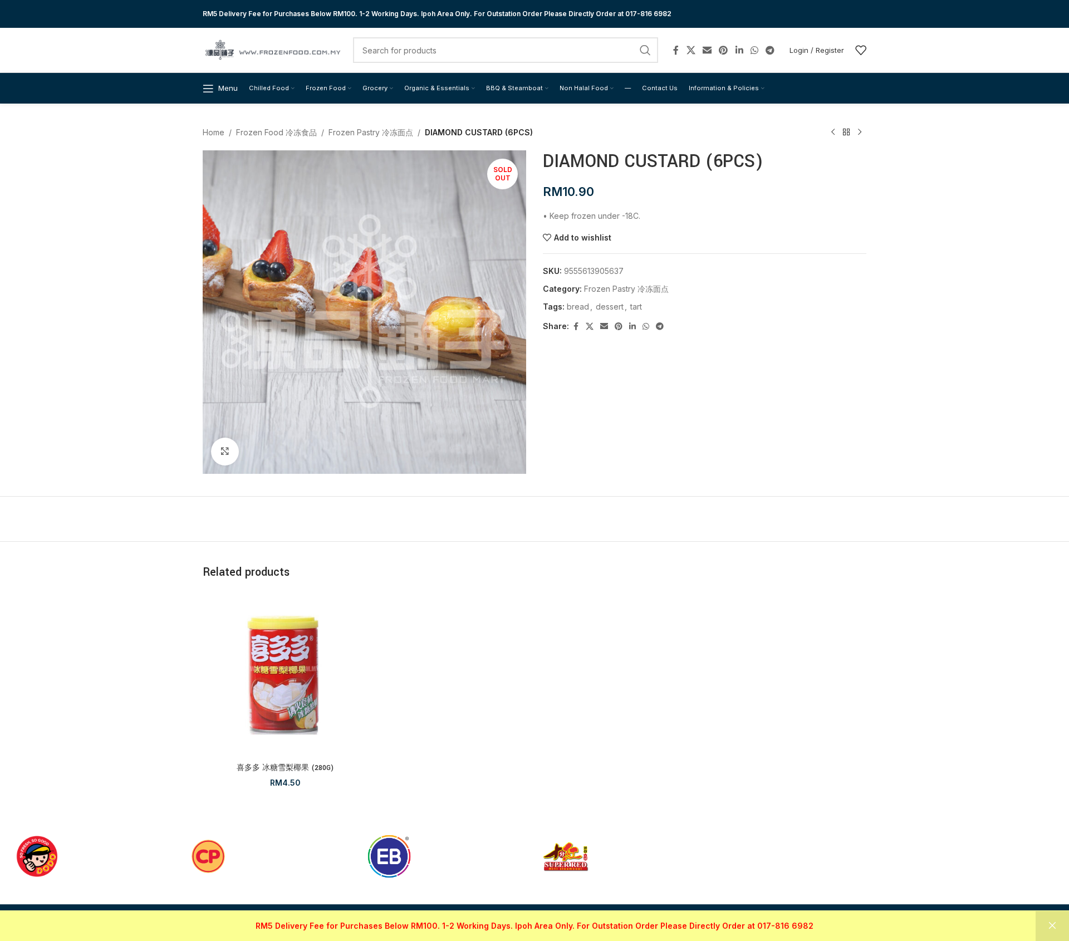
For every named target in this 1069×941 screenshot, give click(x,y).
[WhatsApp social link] (754, 50)
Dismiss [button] (1052, 926)
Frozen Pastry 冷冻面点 (370, 132)
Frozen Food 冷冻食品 (276, 132)
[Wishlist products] (861, 50)
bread (578, 306)
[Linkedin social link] (739, 50)
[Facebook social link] (676, 50)
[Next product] (859, 132)
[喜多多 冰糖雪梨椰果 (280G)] (285, 675)
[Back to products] (846, 132)
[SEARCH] (645, 50)
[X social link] (691, 50)
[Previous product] (833, 132)
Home (213, 132)
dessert (610, 306)
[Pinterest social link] (723, 50)
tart (636, 306)
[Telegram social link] (770, 50)
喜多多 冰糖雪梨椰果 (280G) (285, 768)
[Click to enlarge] (225, 451)
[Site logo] (272, 49)
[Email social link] (707, 50)
